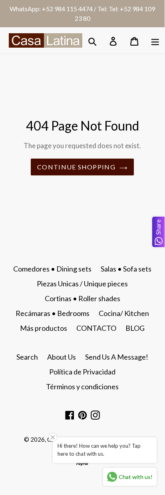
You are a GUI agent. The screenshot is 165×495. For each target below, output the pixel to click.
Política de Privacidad (82, 371)
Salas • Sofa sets (126, 268)
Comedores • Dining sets (52, 268)
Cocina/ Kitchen (124, 313)
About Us (61, 356)
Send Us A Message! (116, 356)
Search (27, 356)
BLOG (135, 328)
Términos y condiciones (82, 386)
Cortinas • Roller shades (82, 298)
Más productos (43, 328)
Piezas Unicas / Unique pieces (82, 283)
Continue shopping (76, 167)
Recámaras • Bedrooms (52, 313)
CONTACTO (96, 328)
